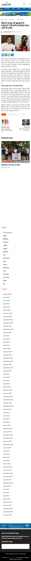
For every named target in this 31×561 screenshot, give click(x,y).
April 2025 (6, 345)
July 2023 (6, 412)
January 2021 (7, 505)
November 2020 (8, 512)
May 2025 (6, 342)
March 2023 (7, 425)
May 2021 (6, 492)
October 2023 (7, 403)
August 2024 (7, 371)
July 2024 (6, 374)
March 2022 (7, 464)
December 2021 (8, 473)
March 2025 (7, 348)
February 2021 (7, 502)
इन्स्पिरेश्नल (11, 160)
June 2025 (6, 339)
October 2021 (7, 480)
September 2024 (8, 368)
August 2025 (7, 332)
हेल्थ (4, 284)
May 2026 (6, 304)
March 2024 (7, 387)
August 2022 (7, 448)
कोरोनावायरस (6, 258)
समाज (4, 271)
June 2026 (6, 300)
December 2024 (8, 358)
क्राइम (4, 261)
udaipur (23, 114)
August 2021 (7, 486)
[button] (24, 3)
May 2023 (6, 419)
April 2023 (6, 422)
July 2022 (6, 451)
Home (5, 19)
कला (4, 255)
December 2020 (8, 508)
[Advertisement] (15, 209)
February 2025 (7, 352)
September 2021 (8, 483)
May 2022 (6, 457)
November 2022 (8, 438)
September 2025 (8, 329)
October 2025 (7, 326)
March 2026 (7, 310)
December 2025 (8, 320)
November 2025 (8, 323)
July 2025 (6, 336)
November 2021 (8, 476)
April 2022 (6, 460)
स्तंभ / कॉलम (6, 277)
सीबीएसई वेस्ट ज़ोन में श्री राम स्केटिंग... (11, 165)
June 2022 (6, 454)
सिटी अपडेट (11, 19)
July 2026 (6, 297)
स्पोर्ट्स (4, 280)
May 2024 (6, 380)
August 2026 (7, 294)
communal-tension (13, 114)
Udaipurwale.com (8, 31)
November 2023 (8, 400)
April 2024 (6, 384)
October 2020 (7, 515)
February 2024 (7, 390)
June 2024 (6, 377)
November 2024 (8, 361)
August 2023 (7, 409)
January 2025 (7, 355)
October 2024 (7, 364)
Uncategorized (7, 232)
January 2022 (7, 470)
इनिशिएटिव (5, 160)
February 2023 (7, 428)
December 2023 (8, 396)
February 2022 (7, 467)
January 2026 (7, 316)
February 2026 (7, 313)
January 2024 (7, 393)
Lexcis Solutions (11, 557)
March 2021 (6, 499)
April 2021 (6, 496)
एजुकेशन (5, 248)
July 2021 (6, 489)
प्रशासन (5, 264)
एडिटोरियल (5, 252)
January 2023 (7, 432)
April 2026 (6, 307)
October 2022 (7, 441)
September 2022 (8, 444)
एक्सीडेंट (5, 245)
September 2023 (8, 406)
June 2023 (6, 416)
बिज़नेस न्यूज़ (6, 268)
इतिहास (5, 236)
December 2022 (8, 435)
